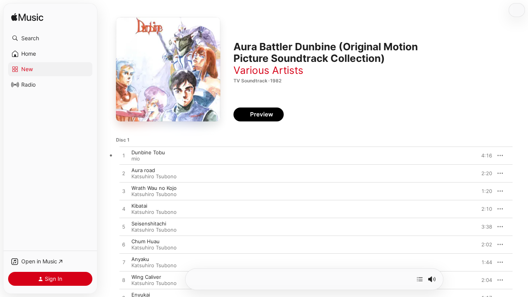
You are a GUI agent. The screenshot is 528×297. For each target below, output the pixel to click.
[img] (27, 17)
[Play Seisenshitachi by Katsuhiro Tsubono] (123, 227)
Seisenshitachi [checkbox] (148, 223)
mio (135, 158)
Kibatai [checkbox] (139, 206)
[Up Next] (419, 279)
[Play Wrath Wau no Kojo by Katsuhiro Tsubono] (123, 191)
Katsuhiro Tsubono (154, 176)
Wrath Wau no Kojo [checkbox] (154, 188)
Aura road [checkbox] (143, 170)
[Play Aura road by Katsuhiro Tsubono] (123, 173)
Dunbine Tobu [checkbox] (148, 152)
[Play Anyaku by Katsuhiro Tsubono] (123, 262)
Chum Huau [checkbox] (145, 241)
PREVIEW (483, 155)
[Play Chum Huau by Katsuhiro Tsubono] (123, 244)
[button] (50, 38)
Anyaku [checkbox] (140, 259)
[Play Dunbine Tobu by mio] (123, 155)
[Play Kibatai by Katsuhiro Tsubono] (123, 209)
